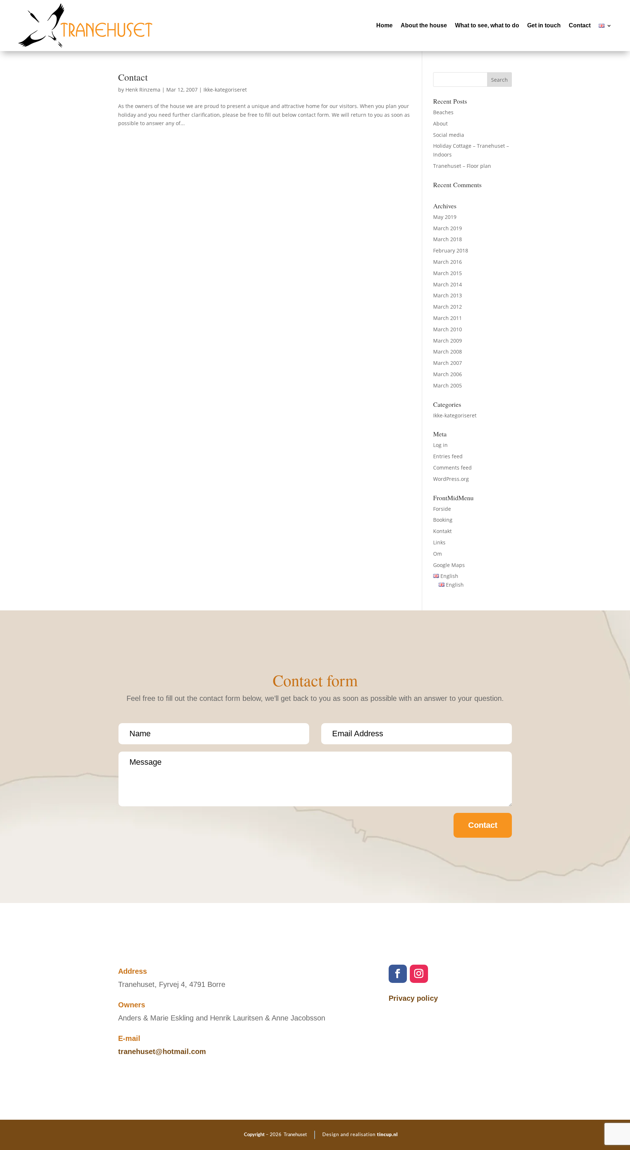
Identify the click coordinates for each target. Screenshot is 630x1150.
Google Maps (449, 565)
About (440, 123)
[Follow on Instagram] (419, 974)
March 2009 (447, 340)
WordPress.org (451, 478)
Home (384, 25)
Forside (442, 508)
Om (437, 553)
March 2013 (447, 295)
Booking (442, 519)
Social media (448, 134)
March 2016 (447, 261)
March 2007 (447, 362)
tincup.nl (387, 1134)
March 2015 (447, 273)
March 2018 (447, 239)
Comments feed (452, 467)
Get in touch (544, 25)
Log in (440, 444)
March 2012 (447, 306)
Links (439, 542)
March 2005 (447, 385)
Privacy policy (413, 998)
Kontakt (442, 531)
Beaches (443, 112)
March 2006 (447, 374)
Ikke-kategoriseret (225, 89)
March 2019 (447, 228)
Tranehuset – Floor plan (462, 165)
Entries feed (448, 456)
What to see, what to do (487, 25)
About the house (424, 25)
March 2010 (447, 329)
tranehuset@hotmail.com (162, 1051)
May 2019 (444, 216)
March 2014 (447, 284)
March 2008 (447, 351)
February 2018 (450, 250)
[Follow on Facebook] (398, 974)
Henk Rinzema (142, 89)
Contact (580, 25)
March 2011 (447, 317)
